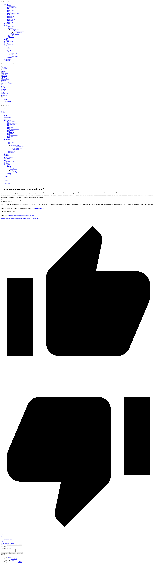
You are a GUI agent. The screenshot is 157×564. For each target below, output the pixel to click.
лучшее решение (5, 218)
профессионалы (27, 218)
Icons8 (12, 560)
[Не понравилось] (78, 533)
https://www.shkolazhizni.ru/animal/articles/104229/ (20, 215)
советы (34, 218)
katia (2, 536)
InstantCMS (14, 559)
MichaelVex (4, 68)
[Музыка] (5, 108)
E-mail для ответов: (6, 548)
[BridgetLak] (4, 73)
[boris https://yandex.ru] (7, 82)
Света (2, 92)
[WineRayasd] (5, 93)
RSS (2, 541)
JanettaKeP (3, 71)
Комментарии (8, 539)
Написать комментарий (7, 543)
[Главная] (4, 179)
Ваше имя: (3, 546)
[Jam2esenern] (5, 87)
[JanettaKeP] (4, 70)
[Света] (3, 90)
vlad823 (3, 86)
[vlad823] (3, 84)
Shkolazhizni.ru (39, 208)
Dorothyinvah (4, 80)
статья (38, 218)
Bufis (9, 557)
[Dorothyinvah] (5, 79)
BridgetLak (4, 74)
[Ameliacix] (4, 76)
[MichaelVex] (4, 67)
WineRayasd (4, 95)
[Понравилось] (78, 375)
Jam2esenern (4, 89)
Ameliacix (3, 77)
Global (20, 562)
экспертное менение (16, 218)
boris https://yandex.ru (6, 83)
